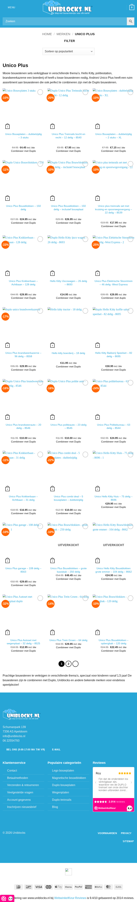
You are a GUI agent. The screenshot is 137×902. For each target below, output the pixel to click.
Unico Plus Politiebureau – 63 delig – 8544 (113, 426)
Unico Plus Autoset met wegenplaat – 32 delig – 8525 (23, 642)
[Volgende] (75, 664)
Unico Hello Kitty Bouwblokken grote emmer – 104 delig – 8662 (113, 570)
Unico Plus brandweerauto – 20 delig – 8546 (23, 426)
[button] (9, 7)
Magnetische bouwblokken (69, 777)
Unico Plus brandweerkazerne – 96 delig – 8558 (23, 354)
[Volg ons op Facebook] (66, 832)
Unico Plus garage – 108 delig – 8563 (23, 570)
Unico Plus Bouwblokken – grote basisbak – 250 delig (68, 570)
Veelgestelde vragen (20, 792)
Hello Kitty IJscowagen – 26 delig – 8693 (68, 283)
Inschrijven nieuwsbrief (21, 806)
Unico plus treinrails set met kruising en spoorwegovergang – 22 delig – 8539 (113, 209)
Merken (63, 34)
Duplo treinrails (61, 799)
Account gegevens (19, 799)
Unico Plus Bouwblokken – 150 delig (23, 207)
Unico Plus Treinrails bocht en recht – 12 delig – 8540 (68, 136)
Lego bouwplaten (63, 770)
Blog (55, 806)
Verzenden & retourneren (23, 785)
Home (47, 34)
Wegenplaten (60, 792)
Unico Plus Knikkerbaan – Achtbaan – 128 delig (23, 283)
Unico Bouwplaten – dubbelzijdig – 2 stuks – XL (113, 136)
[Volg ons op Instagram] (70, 832)
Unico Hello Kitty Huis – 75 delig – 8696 (114, 498)
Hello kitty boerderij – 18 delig (68, 353)
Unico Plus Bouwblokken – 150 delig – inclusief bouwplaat (68, 207)
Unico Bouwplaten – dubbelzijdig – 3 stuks (23, 136)
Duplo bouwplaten (63, 785)
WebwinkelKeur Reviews (70, 897)
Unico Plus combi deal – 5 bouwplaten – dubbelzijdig (68, 498)
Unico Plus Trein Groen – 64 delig (68, 640)
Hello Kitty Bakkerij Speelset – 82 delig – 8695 (113, 354)
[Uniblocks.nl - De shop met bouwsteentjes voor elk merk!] (68, 7)
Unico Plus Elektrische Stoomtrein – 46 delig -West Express (114, 283)
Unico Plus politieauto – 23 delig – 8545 (68, 426)
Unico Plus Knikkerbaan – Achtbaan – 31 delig (23, 498)
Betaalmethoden (17, 777)
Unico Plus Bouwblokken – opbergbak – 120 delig (113, 642)
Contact (12, 770)
